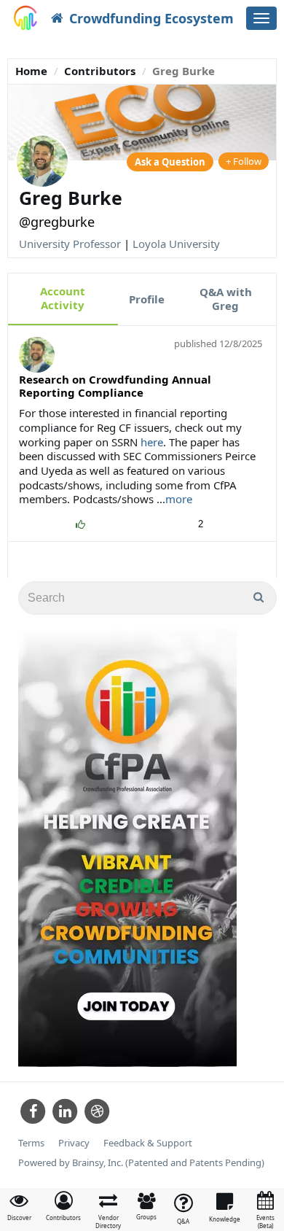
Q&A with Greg (226, 299)
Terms (31, 1143)
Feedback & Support (147, 1143)
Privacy (74, 1143)
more (178, 499)
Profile (147, 299)
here (152, 442)
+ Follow (243, 161)
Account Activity (62, 298)
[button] (63, 1206)
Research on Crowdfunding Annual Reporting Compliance (115, 386)
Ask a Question (170, 161)
